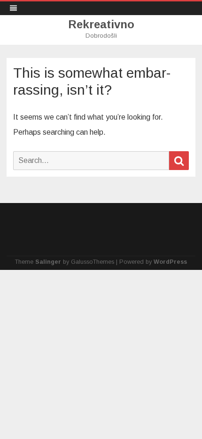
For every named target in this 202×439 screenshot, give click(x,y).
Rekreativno (101, 24)
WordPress (170, 262)
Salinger (48, 262)
